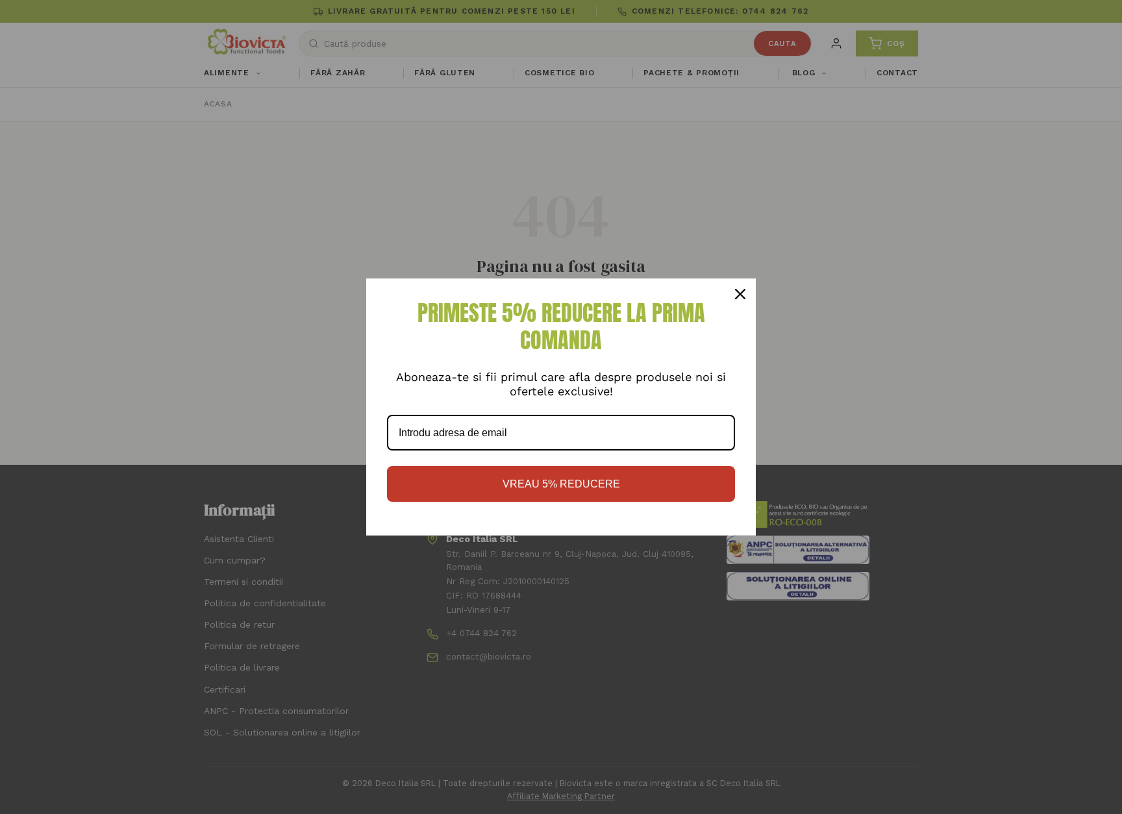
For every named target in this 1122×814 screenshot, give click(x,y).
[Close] (740, 294)
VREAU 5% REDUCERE (561, 483)
